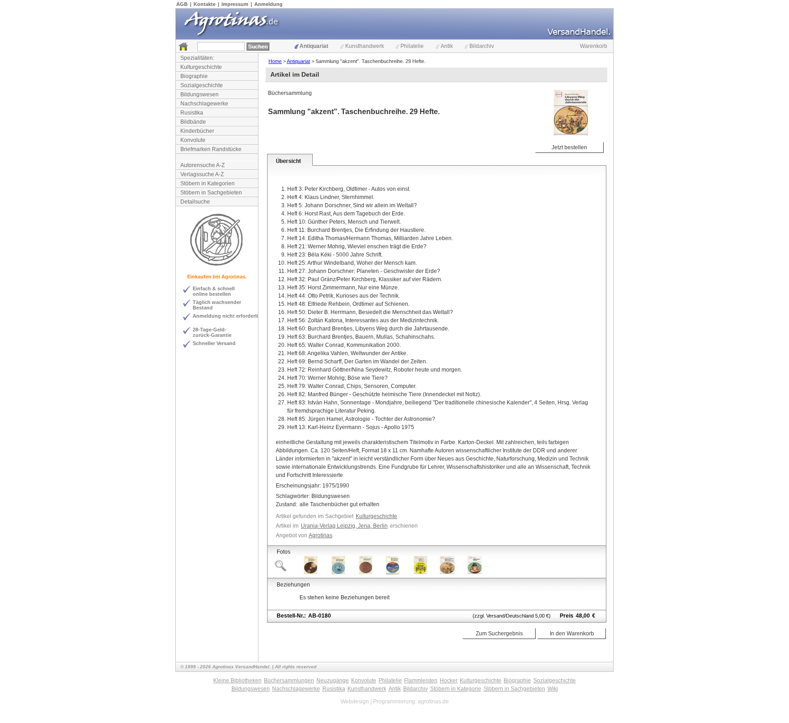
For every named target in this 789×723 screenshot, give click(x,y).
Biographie (194, 76)
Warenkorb (593, 46)
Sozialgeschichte (201, 85)
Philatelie (412, 46)
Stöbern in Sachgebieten (211, 192)
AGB (182, 4)
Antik (447, 46)
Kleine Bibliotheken (237, 680)
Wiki (552, 689)
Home (275, 61)
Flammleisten (420, 680)
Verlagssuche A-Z (202, 174)
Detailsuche (195, 202)
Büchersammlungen (289, 680)
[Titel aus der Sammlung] (310, 572)
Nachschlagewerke (204, 103)
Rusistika (191, 113)
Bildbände (193, 122)
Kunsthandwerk (364, 46)
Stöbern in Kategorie (455, 689)
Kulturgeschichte (201, 67)
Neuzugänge (332, 680)
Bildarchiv (481, 46)
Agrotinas (320, 535)
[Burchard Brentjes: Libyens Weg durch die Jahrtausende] (447, 572)
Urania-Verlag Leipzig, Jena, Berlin (344, 526)
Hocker (449, 680)
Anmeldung (268, 4)
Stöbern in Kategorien (207, 183)
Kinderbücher (197, 131)
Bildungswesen (199, 94)
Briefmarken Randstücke (211, 149)
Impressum (234, 4)
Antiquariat (314, 46)
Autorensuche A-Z (202, 165)
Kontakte (205, 4)
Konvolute (192, 140)
